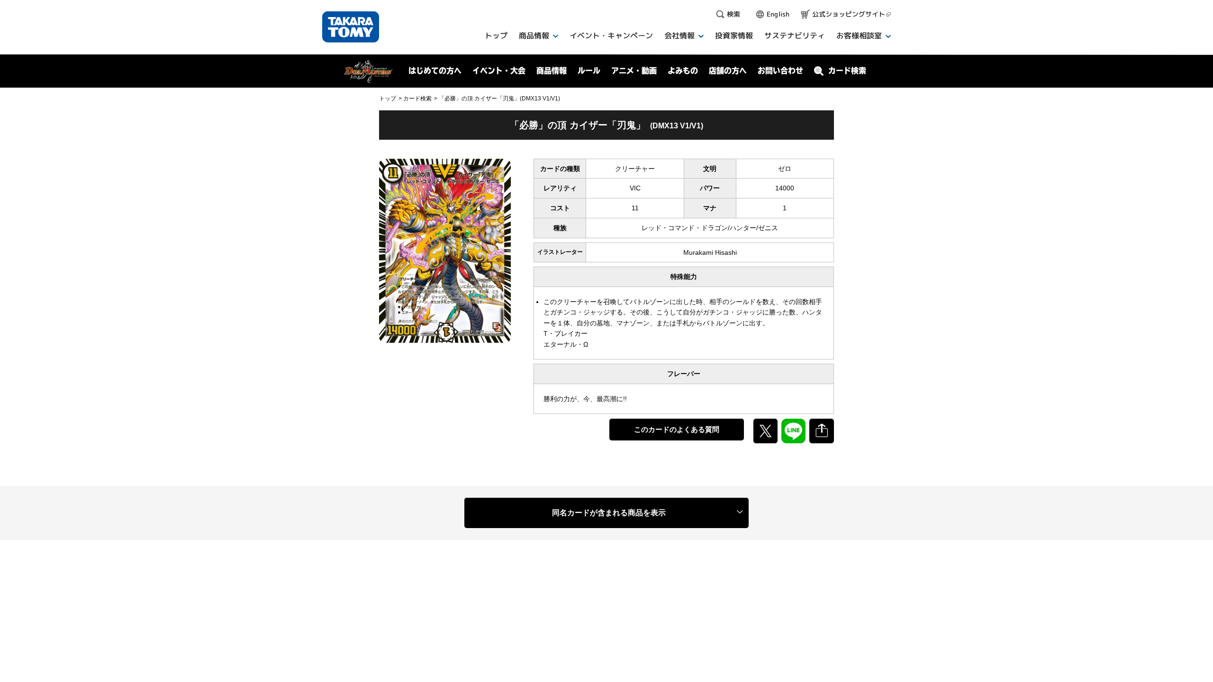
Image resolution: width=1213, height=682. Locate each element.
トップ (387, 98)
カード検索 (417, 98)
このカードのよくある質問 (676, 429)
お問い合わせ (780, 70)
